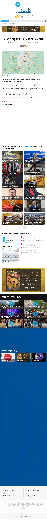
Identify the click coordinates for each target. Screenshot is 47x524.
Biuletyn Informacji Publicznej (33, 490)
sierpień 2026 (11, 249)
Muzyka (17, 21)
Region (20, 146)
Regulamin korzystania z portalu (33, 515)
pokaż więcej (8, 242)
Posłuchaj (11, 149)
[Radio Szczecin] (23, 11)
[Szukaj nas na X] (9, 502)
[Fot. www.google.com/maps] (23, 62)
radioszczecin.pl (7, 495)
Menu (45, 21)
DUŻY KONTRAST (31, 496)
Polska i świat (12, 23)
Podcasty (11, 21)
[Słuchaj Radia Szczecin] (18, 4)
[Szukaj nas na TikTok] (18, 502)
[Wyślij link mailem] (26, 46)
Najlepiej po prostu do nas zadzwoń (28, 21)
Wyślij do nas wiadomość (40, 21)
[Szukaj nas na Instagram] (14, 502)
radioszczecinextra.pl (8, 496)
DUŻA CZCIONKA (31, 495)
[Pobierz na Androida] (33, 502)
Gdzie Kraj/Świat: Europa (8, 101)
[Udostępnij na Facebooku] (21, 46)
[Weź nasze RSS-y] (23, 507)
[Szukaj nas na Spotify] (23, 502)
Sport (35, 146)
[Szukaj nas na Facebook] (5, 502)
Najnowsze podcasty (9, 350)
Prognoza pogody (7, 493)
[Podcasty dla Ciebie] (42, 502)
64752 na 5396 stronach (23, 229)
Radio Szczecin (5, 23)
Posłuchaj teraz (31, 492)
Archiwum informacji (7, 246)
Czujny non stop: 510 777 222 (9, 490)
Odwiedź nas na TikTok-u (36, 21)
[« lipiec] (3, 249)
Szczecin (13, 146)
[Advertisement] (23, 116)
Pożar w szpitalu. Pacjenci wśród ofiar (23, 39)
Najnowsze (6, 146)
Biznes (5, 149)
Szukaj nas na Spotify (38, 21)
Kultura (41, 146)
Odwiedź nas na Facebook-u (30, 21)
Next (46, 355)
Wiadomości (5, 21)
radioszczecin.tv (11, 297)
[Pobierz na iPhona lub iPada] (38, 502)
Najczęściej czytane (24, 233)
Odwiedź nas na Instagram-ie (34, 21)
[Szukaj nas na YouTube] (27, 502)
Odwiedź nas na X (32, 21)
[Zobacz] (23, 29)
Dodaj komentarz (8, 104)
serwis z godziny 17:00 (10, 240)
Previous (1, 355)
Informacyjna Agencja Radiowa (32, 42)
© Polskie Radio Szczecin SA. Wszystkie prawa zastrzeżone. (16, 515)
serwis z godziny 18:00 (10, 237)
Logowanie (30, 493)
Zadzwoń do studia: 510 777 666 (10, 488)
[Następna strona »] (29, 227)
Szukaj (42, 21)
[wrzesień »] (17, 249)
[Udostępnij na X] (23, 46)
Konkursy (22, 21)
